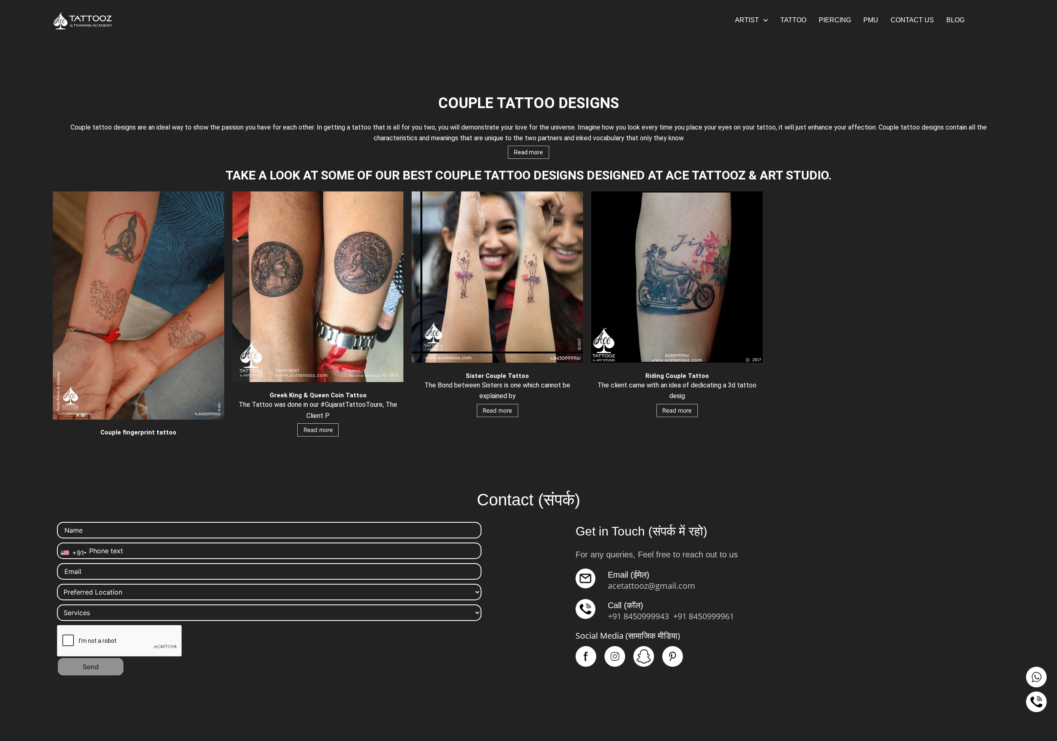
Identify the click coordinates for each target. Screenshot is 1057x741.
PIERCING (835, 20)
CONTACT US (912, 20)
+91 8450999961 (703, 616)
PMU (870, 20)
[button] (751, 20)
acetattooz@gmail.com (651, 585)
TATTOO (793, 20)
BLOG (955, 20)
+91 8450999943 (638, 616)
